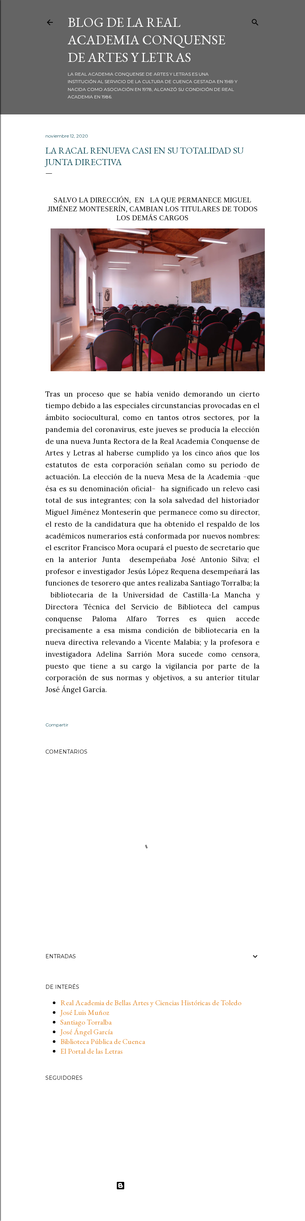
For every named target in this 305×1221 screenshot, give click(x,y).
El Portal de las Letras (91, 1051)
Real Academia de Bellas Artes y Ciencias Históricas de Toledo (150, 1002)
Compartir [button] (56, 725)
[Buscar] (255, 20)
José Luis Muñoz (84, 1012)
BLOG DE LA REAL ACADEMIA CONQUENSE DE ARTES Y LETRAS (146, 39)
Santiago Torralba (86, 1022)
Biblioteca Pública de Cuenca (102, 1041)
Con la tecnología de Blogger (158, 1185)
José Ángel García (86, 1032)
